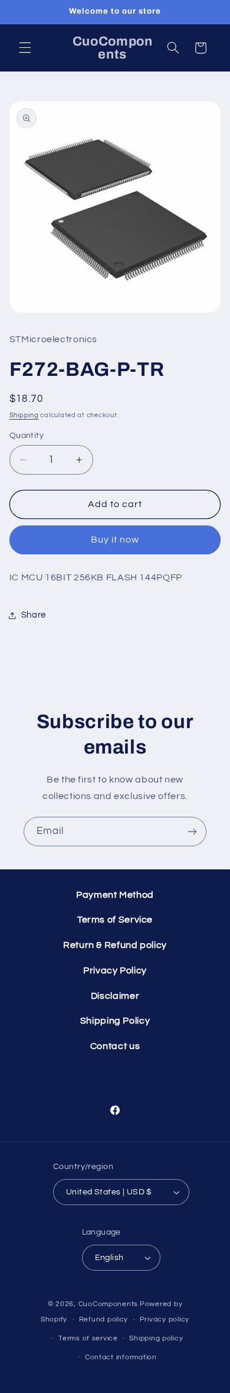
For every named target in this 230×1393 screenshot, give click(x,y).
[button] (24, 47)
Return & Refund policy (115, 945)
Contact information (121, 1357)
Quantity (26, 435)
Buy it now (115, 539)
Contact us (115, 1046)
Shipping (24, 415)
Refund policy (104, 1319)
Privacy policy (164, 1319)
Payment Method (115, 895)
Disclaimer (115, 996)
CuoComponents (108, 1304)
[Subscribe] (192, 831)
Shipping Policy (115, 1020)
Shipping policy (156, 1338)
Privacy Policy (115, 970)
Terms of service (88, 1338)
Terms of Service (115, 919)
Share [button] (33, 615)
